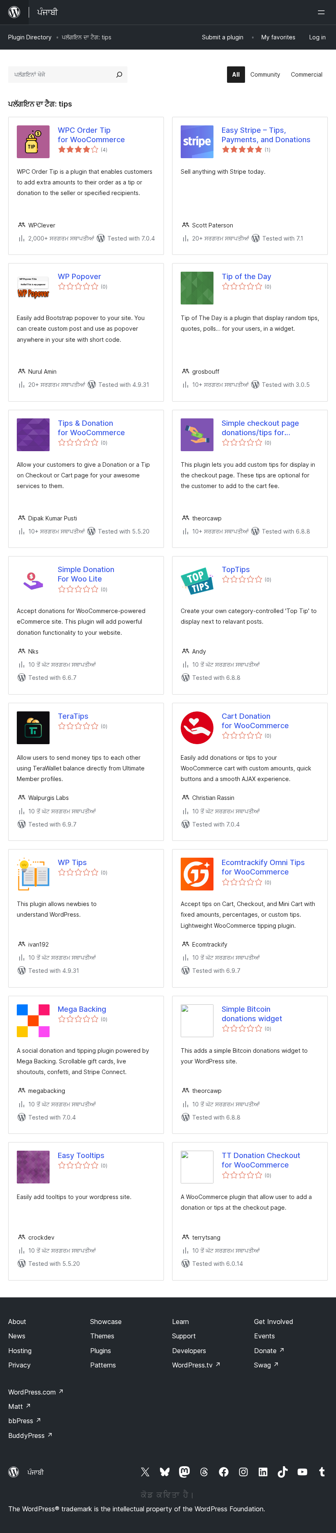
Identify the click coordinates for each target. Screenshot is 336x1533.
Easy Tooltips (81, 1155)
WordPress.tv (196, 1365)
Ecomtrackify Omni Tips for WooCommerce (263, 867)
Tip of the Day (246, 276)
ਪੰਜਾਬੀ (35, 1472)
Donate (269, 1351)
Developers (189, 1351)
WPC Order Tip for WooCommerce (91, 135)
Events (264, 1336)
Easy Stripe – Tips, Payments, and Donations (266, 135)
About (17, 1321)
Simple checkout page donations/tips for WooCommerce (260, 428)
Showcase (106, 1321)
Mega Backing (82, 1009)
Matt (19, 1406)
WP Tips (72, 862)
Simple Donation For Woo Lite (86, 574)
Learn (180, 1321)
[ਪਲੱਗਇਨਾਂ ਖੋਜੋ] (119, 74)
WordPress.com (36, 1392)
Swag (266, 1365)
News (16, 1336)
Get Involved (273, 1321)
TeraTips (73, 716)
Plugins (100, 1351)
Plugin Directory (30, 37)
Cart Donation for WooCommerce (255, 721)
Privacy (19, 1365)
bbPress (24, 1421)
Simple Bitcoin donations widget (252, 1014)
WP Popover (79, 276)
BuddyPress (30, 1435)
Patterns (103, 1365)
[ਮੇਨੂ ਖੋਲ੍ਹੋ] (323, 12)
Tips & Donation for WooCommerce (91, 428)
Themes (102, 1336)
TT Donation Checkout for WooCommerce (261, 1160)
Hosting (20, 1351)
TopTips (236, 569)
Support (184, 1336)
